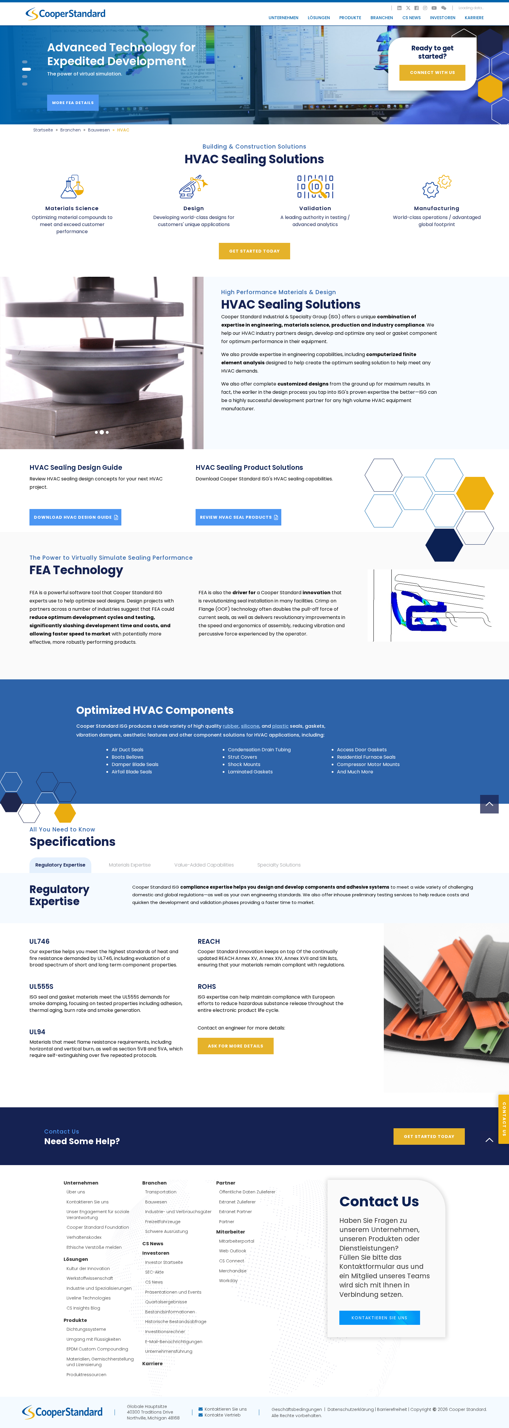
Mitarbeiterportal (236, 1241)
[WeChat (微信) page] (444, 8)
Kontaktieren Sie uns (88, 1202)
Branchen (70, 130)
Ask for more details (235, 1046)
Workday (228, 1281)
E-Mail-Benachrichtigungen (173, 1342)
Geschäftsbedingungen (298, 1409)
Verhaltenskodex (84, 1237)
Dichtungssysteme (86, 1329)
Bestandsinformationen (170, 1312)
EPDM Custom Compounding (97, 1349)
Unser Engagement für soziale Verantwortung (98, 1215)
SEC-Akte (154, 1272)
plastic (280, 726)
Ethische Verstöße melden (94, 1247)
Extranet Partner (235, 1212)
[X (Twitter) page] (408, 8)
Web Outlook (232, 1251)
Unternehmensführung (168, 1351)
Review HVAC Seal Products (236, 517)
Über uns (76, 1192)
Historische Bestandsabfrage (175, 1322)
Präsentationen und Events (173, 1292)
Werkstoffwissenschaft (90, 1278)
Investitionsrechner (165, 1332)
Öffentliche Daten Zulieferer (247, 1192)
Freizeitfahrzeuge (163, 1222)
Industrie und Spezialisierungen (99, 1288)
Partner (226, 1222)
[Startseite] (65, 13)
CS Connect (231, 1261)
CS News (411, 18)
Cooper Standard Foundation (98, 1227)
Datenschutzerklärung (349, 1409)
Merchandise (233, 1271)
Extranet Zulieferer (237, 1202)
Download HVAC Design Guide (73, 517)
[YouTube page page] (434, 8)
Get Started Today (254, 251)
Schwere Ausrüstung (166, 1231)
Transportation (160, 1192)
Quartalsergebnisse (166, 1302)
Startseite (43, 130)
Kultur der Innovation (88, 1268)
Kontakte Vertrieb (223, 1415)
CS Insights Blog (83, 1308)
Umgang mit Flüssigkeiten (94, 1339)
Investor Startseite (164, 1262)
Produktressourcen (86, 1375)
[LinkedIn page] (399, 8)
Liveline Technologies (89, 1298)
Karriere (474, 18)
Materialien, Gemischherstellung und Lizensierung (100, 1362)
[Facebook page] (416, 8)
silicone (250, 726)
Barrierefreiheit (392, 1409)
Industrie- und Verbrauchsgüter (178, 1212)
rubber (231, 726)
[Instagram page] (425, 8)
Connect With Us (432, 72)
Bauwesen (99, 130)
